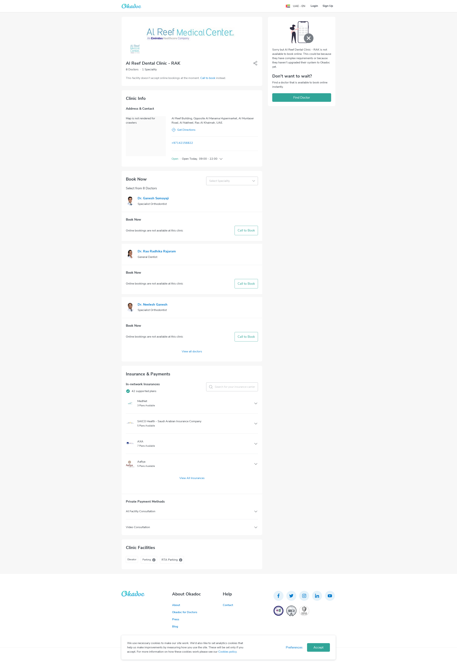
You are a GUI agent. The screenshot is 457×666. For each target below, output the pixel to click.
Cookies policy (227, 652)
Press (175, 619)
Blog (175, 626)
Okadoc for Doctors (184, 612)
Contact (228, 605)
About (176, 605)
